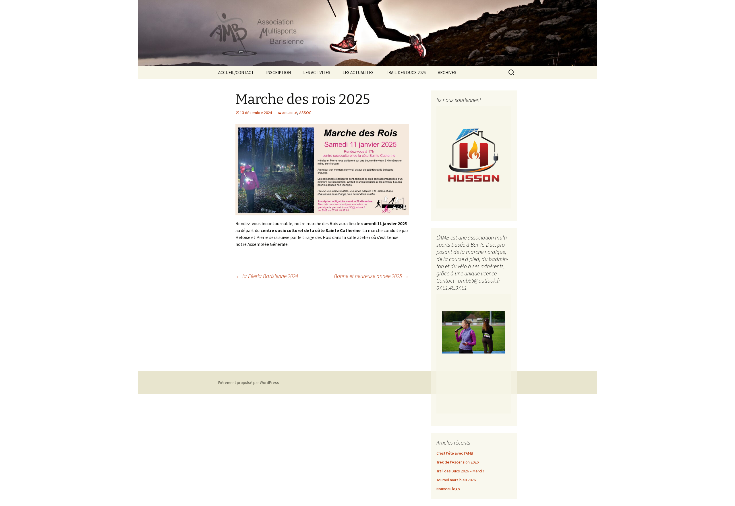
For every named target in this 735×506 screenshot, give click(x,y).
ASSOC (305, 112)
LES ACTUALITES (358, 72)
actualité (289, 112)
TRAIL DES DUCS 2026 (405, 72)
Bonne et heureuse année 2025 (371, 275)
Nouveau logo (448, 488)
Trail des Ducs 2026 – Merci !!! (461, 471)
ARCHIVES (447, 72)
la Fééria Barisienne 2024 (266, 275)
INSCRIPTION (278, 72)
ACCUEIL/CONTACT (236, 72)
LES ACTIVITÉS (316, 72)
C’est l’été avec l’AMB (454, 453)
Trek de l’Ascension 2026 (457, 462)
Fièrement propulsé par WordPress (248, 382)
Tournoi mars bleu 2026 (456, 479)
